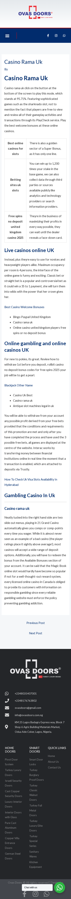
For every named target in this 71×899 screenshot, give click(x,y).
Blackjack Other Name (18, 385)
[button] (7, 35)
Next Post (35, 633)
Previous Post (35, 623)
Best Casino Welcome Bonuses (24, 307)
